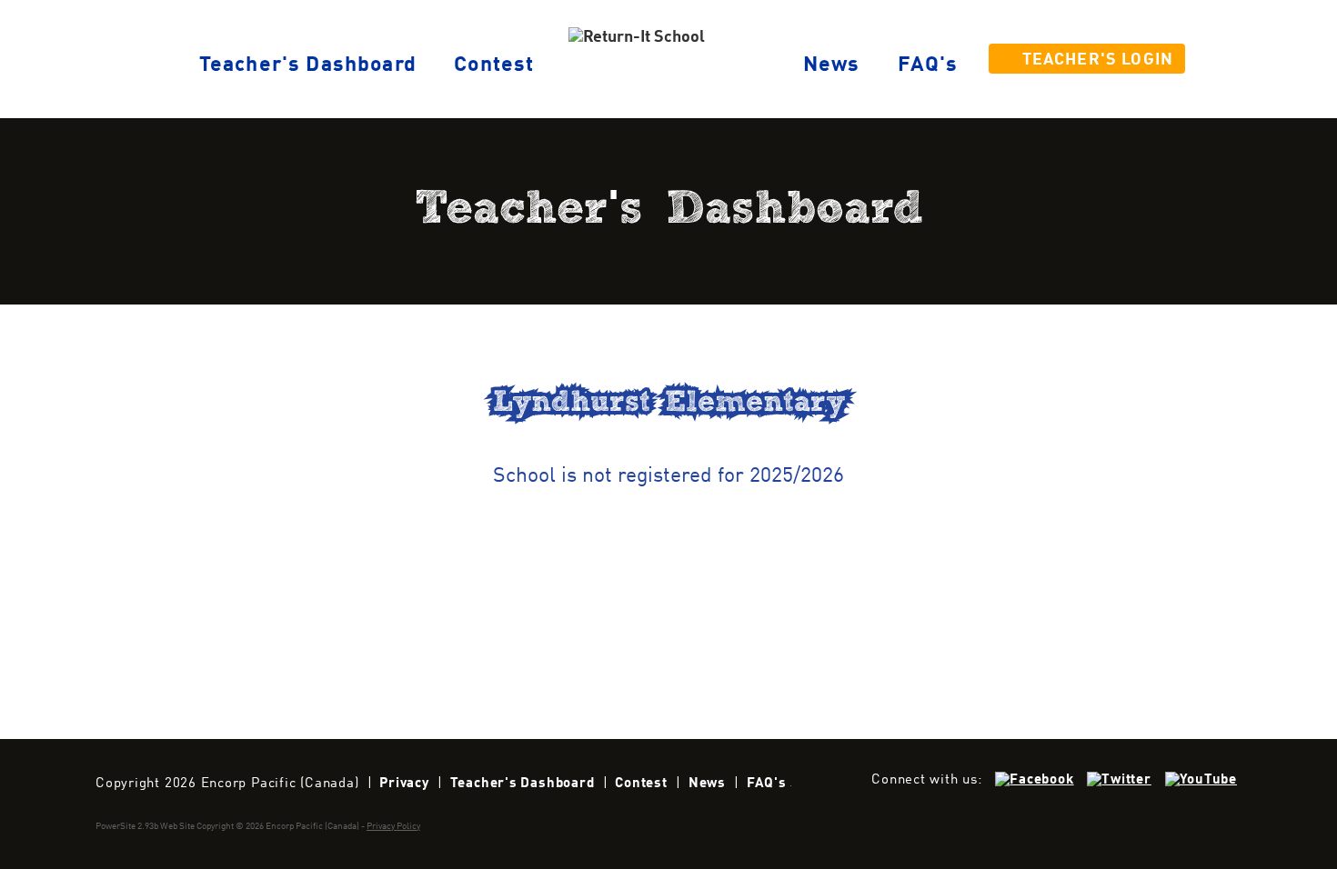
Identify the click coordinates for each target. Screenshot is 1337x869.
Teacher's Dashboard (522, 783)
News (831, 65)
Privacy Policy (393, 826)
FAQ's (928, 65)
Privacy (403, 783)
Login (1098, 60)
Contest (494, 65)
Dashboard (308, 65)
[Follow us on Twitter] (1119, 780)
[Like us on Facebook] (1034, 780)
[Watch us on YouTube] (1201, 780)
